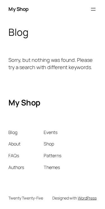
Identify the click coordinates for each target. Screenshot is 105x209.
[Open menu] (93, 9)
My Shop (18, 9)
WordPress (87, 198)
